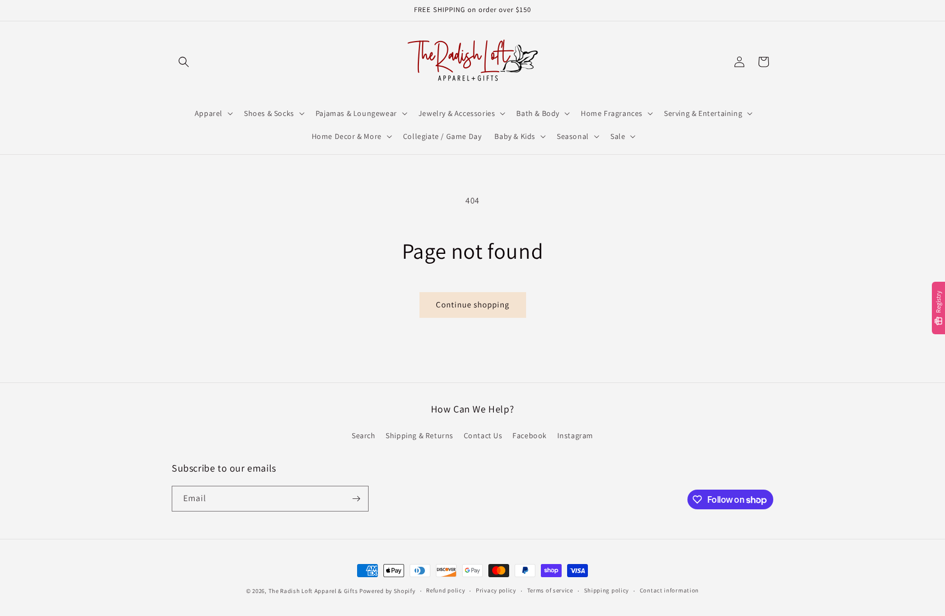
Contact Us (483, 435)
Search (364, 435)
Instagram (575, 435)
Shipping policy (606, 590)
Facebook (529, 435)
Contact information (669, 590)
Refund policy (445, 590)
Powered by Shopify (387, 591)
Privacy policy (496, 590)
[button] (184, 62)
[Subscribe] (356, 499)
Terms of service (550, 590)
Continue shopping (473, 304)
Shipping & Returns (419, 435)
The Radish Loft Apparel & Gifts (314, 591)
